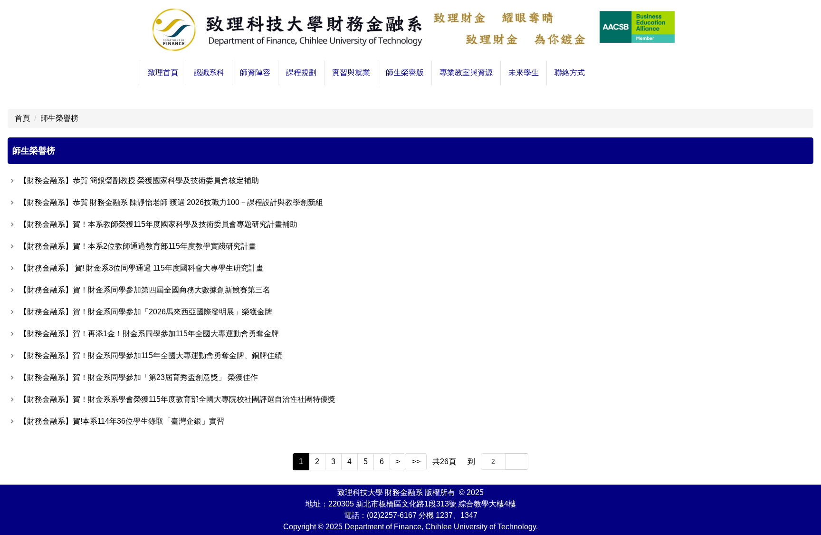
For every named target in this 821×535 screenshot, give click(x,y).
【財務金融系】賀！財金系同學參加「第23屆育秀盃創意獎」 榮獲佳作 (138, 377)
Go (516, 461)
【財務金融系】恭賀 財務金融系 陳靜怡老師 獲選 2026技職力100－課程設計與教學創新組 (171, 202)
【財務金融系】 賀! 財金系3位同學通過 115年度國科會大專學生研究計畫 (141, 268)
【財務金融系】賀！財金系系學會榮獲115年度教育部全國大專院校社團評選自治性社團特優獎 (177, 399)
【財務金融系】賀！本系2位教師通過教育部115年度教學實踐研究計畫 (137, 246)
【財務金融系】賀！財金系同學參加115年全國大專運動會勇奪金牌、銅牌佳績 (150, 355)
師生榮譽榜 (59, 118)
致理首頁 (163, 72)
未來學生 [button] (523, 72)
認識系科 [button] (209, 72)
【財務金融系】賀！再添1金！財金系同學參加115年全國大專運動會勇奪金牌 (149, 334)
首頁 (22, 118)
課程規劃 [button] (301, 72)
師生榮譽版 (405, 72)
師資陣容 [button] (255, 72)
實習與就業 (351, 72)
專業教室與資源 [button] (466, 72)
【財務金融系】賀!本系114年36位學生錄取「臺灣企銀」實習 (121, 421)
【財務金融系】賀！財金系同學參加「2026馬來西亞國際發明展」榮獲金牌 (145, 312)
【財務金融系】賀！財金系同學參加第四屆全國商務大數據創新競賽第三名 (144, 290)
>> (416, 461)
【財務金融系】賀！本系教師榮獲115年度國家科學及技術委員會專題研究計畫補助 (158, 224)
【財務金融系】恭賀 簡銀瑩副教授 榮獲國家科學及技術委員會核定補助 (139, 180)
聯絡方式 (569, 72)
